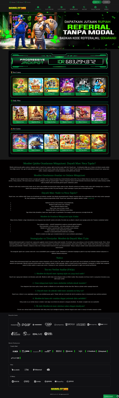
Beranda (38, 9)
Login (106, 2)
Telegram (21, 2)
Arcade (84, 9)
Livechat (28, 2)
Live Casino (62, 9)
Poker (106, 9)
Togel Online (95, 9)
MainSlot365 (56, 394)
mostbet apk (91, 198)
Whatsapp (13, 2)
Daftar (97, 2)
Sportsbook (74, 9)
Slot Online (49, 9)
